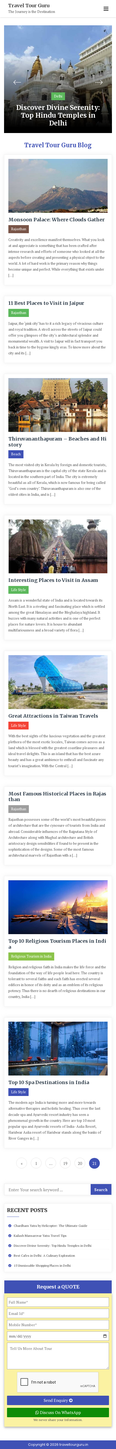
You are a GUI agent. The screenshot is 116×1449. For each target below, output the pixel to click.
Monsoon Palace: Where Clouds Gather (56, 220)
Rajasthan (18, 228)
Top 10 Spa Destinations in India (48, 1082)
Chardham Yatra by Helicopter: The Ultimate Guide (50, 1226)
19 (65, 1163)
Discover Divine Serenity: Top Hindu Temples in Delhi (58, 115)
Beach (16, 454)
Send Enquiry (56, 1400)
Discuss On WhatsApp (60, 1412)
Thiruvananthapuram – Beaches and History (57, 442)
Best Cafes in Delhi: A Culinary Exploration (44, 1256)
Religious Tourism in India (31, 956)
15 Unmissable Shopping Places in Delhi (42, 1265)
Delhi (58, 96)
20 (80, 1163)
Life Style (18, 589)
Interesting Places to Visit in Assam (53, 580)
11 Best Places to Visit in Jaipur (46, 303)
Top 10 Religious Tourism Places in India (57, 944)
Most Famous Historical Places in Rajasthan (57, 797)
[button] (106, 9)
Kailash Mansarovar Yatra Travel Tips (40, 1236)
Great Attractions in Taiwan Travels (53, 716)
